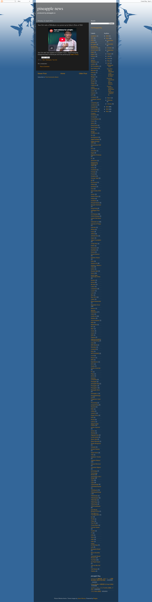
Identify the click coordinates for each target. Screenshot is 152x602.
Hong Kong (94, 208)
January (109, 104)
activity (93, 42)
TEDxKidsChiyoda (96, 486)
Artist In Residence (94, 61)
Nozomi (93, 357)
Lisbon (93, 286)
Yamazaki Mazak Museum (95, 557)
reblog (92, 411)
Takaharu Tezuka (96, 457)
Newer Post (42, 73)
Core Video (94, 111)
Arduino (93, 56)
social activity (94, 437)
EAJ (92, 148)
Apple (92, 52)
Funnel (93, 174)
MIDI (92, 322)
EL (91, 158)
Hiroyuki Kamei (95, 202)
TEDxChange (94, 484)
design (93, 129)
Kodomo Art (94, 263)
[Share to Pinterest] (49, 57)
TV (92, 533)
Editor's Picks (74, 54)
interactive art (95, 221)
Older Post (83, 73)
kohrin (92, 269)
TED (43, 60)
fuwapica (93, 176)
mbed (92, 314)
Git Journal (94, 182)
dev (92, 135)
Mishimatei (94, 324)
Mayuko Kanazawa (94, 311)
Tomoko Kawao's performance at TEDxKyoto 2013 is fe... (110, 91)
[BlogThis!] (44, 57)
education (93, 150)
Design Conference (94, 132)
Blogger (93, 76)
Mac (92, 295)
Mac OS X (94, 297)
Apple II (93, 54)
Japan (92, 238)
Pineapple (93, 381)
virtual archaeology (94, 544)
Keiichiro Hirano (95, 257)
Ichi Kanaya (94, 214)
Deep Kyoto (94, 125)
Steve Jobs (94, 439)
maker (92, 299)
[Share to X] (45, 57)
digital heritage (95, 139)
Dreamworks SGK (96, 145)
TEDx (92, 482)
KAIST (92, 245)
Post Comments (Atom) (51, 77)
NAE (92, 335)
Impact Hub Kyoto (96, 218)
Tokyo (92, 521)
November (110, 44)
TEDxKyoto (48, 60)
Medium (93, 318)
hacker (93, 194)
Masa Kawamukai (96, 301)
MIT (92, 326)
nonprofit (93, 349)
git (91, 180)
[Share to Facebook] (47, 57)
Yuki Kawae (94, 569)
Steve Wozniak (95, 441)
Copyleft (93, 107)
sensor (93, 431)
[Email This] (42, 57)
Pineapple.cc (94, 393)
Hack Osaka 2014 (96, 190)
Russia (93, 419)
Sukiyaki (93, 447)
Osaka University (95, 368)
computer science (96, 99)
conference (94, 105)
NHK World (94, 345)
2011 (107, 111)
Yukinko (93, 571)
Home (63, 73)
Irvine (92, 231)
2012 (107, 109)
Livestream (94, 288)
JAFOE (93, 233)
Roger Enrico (94, 415)
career (93, 90)
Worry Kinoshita (95, 552)
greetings (93, 186)
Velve (92, 537)
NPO (92, 359)
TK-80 (92, 519)
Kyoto (92, 273)
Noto (92, 351)
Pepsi (92, 374)
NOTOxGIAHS (95, 353)
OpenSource (94, 362)
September (110, 50)
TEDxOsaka (94, 495)
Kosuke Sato (94, 271)
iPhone (93, 229)
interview (93, 227)
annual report (94, 50)
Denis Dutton (94, 127)
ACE (92, 38)
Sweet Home (94, 452)
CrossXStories (95, 119)
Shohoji (93, 433)
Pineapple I (94, 385)
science (93, 421)
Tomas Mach (94, 525)
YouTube (93, 560)
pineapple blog (95, 383)
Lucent (93, 290)
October (109, 48)
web (92, 547)
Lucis (92, 293)
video (92, 539)
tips (92, 517)
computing (94, 102)
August (109, 54)
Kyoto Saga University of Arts (95, 276)
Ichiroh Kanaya (95, 216)
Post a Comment (44, 66)
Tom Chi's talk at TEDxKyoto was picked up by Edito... (110, 72)
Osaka (93, 366)
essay (92, 167)
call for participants (94, 88)
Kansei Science (95, 254)
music (92, 333)
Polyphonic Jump (95, 399)
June (108, 58)
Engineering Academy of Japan (94, 164)
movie (92, 331)
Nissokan (93, 347)
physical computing (94, 378)
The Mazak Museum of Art (95, 510)
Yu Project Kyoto (95, 562)
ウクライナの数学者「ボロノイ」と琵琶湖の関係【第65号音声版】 (102, 579)
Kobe (92, 261)
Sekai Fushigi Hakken (94, 424)
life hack (93, 284)
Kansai (93, 252)
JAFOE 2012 (94, 236)
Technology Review (94, 473)
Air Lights (93, 44)
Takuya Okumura (96, 464)
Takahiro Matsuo (95, 460)
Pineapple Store (95, 390)
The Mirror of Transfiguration (95, 514)
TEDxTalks (94, 500)
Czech (92, 121)
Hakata (93, 198)
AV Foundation (95, 66)
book (92, 79)
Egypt (92, 152)
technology (94, 471)
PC (92, 371)
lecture (93, 282)
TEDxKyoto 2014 (110, 66)
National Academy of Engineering (96, 340)
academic (93, 36)
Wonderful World (95, 549)
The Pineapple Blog (96, 27)
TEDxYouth (94, 504)
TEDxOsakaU (95, 498)
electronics (94, 160)
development (94, 137)
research (93, 413)
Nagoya (93, 337)
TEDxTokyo (94, 502)
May (108, 60)
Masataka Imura (95, 305)
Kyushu (93, 280)
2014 (107, 38)
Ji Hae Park (94, 243)
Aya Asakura (94, 68)
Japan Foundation (96, 240)
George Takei (95, 178)
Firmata (93, 172)
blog (92, 74)
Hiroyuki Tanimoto (96, 205)
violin (92, 541)
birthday (93, 72)
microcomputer (95, 320)
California (93, 85)
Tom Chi (54, 60)
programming (94, 405)
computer (93, 97)
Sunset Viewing (95, 449)
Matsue (93, 308)
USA (92, 535)
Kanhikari (93, 250)
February (109, 100)
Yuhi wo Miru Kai (95, 565)
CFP (92, 95)
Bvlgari (93, 83)
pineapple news (50, 8)
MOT (92, 328)
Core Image (94, 109)
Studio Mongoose (96, 443)
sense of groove (95, 427)
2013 (107, 106)
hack (92, 188)
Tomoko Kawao (95, 527)
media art (93, 316)
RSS (92, 417)
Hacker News (94, 196)
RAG (92, 409)
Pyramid (93, 407)
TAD (92, 454)
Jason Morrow (82, 598)
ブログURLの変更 (96, 591)
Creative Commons (94, 114)
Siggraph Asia (95, 435)
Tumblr (93, 531)
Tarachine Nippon (96, 467)
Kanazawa (94, 248)
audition (93, 64)
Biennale (93, 70)
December (110, 40)
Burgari (93, 81)
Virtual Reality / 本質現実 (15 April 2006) (102, 584)
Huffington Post (95, 210)
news (92, 343)
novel (92, 355)
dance (92, 123)
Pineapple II (94, 388)
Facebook (93, 169)
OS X (92, 364)
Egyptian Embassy (96, 155)
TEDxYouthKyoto (95, 506)
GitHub (93, 184)
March (109, 98)
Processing (94, 402)
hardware (93, 200)
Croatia (93, 117)
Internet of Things (96, 224)
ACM (92, 40)
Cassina (93, 93)
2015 (107, 36)
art (91, 58)
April (108, 63)
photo (92, 376)
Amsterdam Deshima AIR (94, 47)
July (108, 56)
